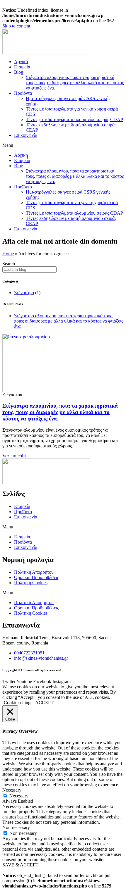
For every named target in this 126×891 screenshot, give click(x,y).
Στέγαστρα (24, 292)
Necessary (18, 795)
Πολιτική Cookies (30, 582)
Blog (18, 72)
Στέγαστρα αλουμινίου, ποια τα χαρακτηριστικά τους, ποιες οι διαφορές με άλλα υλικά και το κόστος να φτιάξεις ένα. (75, 82)
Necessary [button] (11, 789)
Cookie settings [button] (18, 702)
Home (8, 253)
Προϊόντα (23, 93)
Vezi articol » (14, 455)
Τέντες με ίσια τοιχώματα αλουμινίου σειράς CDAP (74, 119)
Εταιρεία (22, 66)
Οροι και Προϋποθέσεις (36, 577)
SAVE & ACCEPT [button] (20, 864)
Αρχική (21, 61)
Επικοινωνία (25, 135)
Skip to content (16, 25)
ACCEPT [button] (44, 702)
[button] (63, 145)
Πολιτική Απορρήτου (34, 572)
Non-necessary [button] (16, 827)
